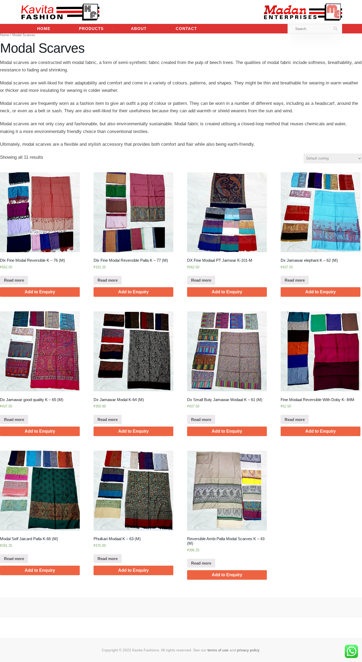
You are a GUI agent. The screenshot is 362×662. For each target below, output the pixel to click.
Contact (186, 28)
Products (91, 28)
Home (43, 28)
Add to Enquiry (40, 292)
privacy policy (248, 650)
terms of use (218, 650)
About (139, 28)
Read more (14, 280)
